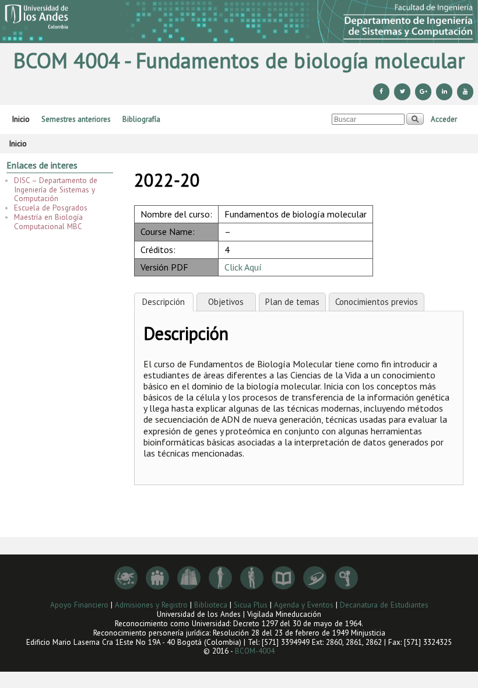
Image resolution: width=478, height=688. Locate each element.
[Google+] (423, 91)
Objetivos (226, 301)
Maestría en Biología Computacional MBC (48, 221)
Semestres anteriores (76, 119)
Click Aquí (243, 267)
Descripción (163, 301)
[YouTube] (465, 91)
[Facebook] (381, 91)
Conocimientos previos (376, 301)
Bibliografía (141, 119)
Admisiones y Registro (151, 605)
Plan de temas (292, 301)
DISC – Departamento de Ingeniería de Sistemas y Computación (55, 189)
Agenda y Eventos (303, 605)
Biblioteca (210, 605)
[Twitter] (402, 91)
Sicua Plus (251, 605)
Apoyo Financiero (79, 605)
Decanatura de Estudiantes (384, 605)
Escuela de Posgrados (50, 208)
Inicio (21, 119)
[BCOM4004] (239, 21)
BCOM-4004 (255, 651)
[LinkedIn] (444, 91)
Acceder (444, 119)
